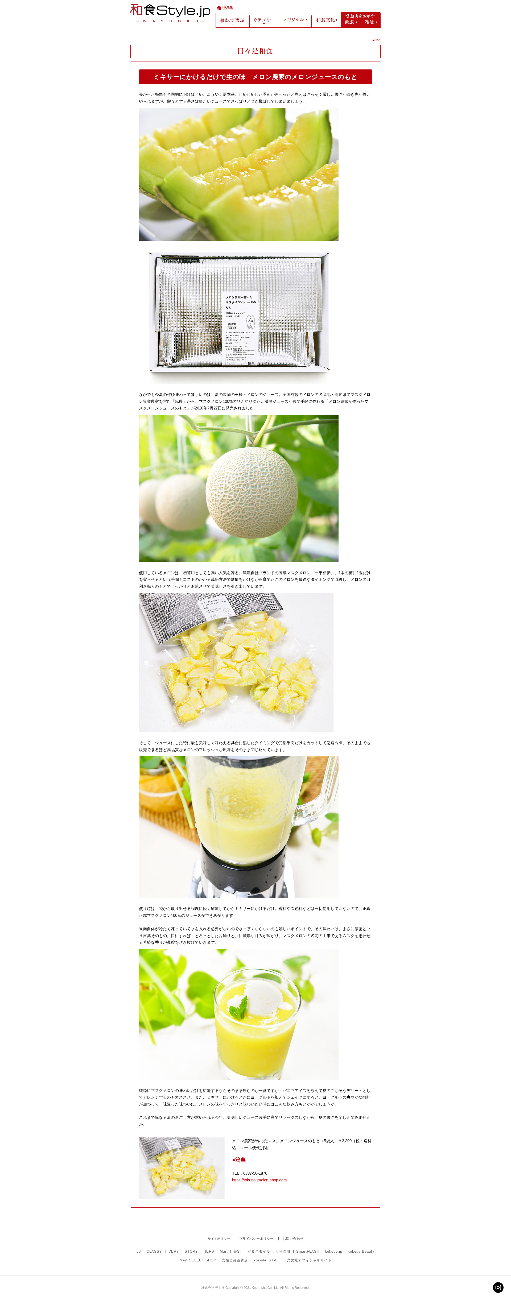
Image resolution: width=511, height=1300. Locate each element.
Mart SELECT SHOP (198, 1260)
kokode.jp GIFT (267, 1260)
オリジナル (295, 20)
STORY (191, 1251)
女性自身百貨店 (235, 1260)
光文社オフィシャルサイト (309, 1260)
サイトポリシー (219, 1239)
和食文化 (326, 20)
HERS (209, 1251)
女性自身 (283, 1251)
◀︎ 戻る (376, 40)
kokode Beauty (361, 1251)
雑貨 (371, 22)
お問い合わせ (293, 1239)
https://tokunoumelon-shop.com (259, 1180)
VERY (173, 1251)
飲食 (351, 22)
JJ (139, 1251)
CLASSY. (155, 1251)
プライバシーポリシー (256, 1239)
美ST (237, 1251)
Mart (224, 1251)
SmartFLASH (307, 1251)
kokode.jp (333, 1251)
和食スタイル (259, 1251)
